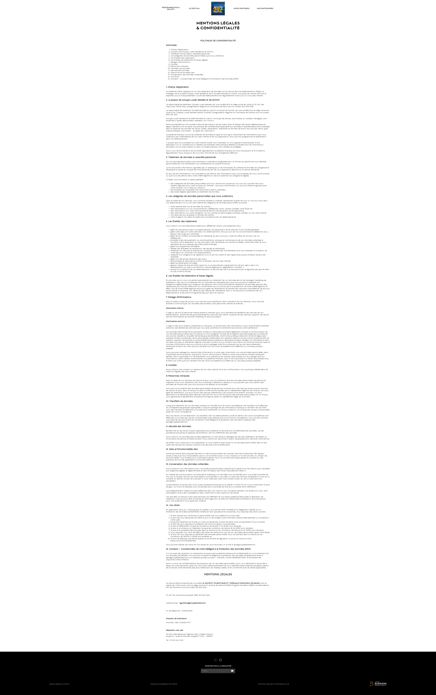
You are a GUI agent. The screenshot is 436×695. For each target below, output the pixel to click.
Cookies (174, 64)
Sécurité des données (180, 70)
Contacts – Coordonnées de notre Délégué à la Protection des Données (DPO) (204, 79)
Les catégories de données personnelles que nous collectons (197, 56)
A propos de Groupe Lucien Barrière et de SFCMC (192, 52)
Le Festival (194, 8)
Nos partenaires (265, 8)
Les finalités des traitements (182, 58)
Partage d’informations (180, 62)
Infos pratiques (241, 8)
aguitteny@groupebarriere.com (193, 603)
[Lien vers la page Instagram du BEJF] (215, 660)
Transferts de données (180, 68)
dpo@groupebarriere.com (177, 558)
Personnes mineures (179, 66)
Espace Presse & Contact (60, 684)
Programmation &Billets (171, 8)
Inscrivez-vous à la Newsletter (218, 666)
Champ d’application (179, 50)
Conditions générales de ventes (163, 684)
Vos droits (175, 77)
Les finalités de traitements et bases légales (189, 60)
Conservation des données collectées (187, 75)
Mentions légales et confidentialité (273, 684)
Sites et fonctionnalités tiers (182, 73)
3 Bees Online (206, 634)
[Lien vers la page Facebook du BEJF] (220, 660)
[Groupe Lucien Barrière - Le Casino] (378, 684)
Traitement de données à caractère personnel (190, 54)
